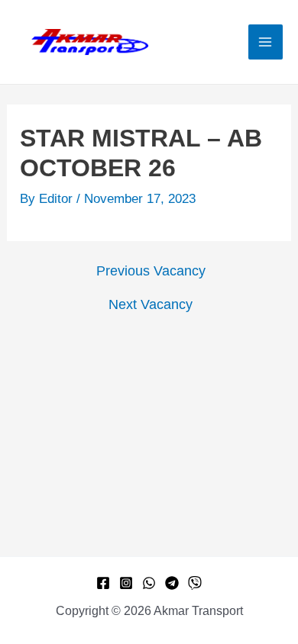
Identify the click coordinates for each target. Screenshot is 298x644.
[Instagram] (126, 583)
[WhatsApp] (149, 583)
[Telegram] (172, 583)
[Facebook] (103, 583)
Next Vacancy (151, 304)
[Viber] (195, 583)
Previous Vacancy (151, 271)
